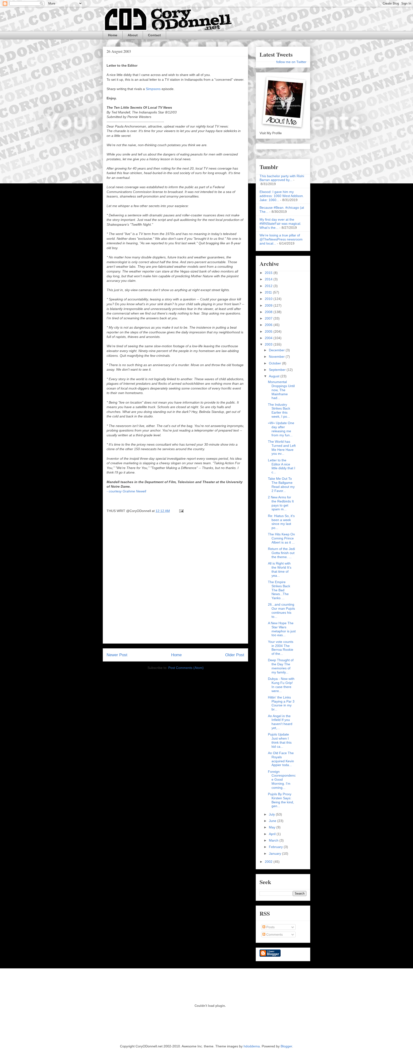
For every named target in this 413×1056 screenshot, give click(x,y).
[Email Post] (181, 511)
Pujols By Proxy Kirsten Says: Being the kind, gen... (281, 800)
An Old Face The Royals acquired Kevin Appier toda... (281, 759)
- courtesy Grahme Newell (126, 491)
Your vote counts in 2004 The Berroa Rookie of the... (280, 648)
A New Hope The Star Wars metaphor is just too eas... (282, 629)
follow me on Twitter (291, 62)
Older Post (234, 655)
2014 (269, 279)
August (274, 376)
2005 (269, 331)
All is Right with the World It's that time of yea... (279, 569)
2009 (269, 305)
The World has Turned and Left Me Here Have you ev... (282, 447)
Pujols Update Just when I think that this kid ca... (280, 740)
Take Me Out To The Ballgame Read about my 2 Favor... (281, 484)
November (277, 356)
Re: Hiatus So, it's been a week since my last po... (281, 522)
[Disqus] (175, 580)
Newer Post (117, 655)
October (275, 363)
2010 (269, 299)
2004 (269, 338)
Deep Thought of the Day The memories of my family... (280, 666)
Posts (270, 927)
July (272, 814)
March (274, 840)
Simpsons (153, 89)
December (277, 350)
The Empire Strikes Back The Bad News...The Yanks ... (279, 590)
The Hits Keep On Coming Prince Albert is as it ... (281, 538)
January (275, 853)
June (273, 821)
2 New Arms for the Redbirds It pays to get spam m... (281, 503)
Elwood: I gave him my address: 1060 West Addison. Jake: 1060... (282, 196)
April (273, 834)
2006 (269, 325)
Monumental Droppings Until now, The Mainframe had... (281, 390)
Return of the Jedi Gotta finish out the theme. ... (281, 553)
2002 (269, 862)
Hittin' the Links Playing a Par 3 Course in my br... (281, 703)
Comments (274, 934)
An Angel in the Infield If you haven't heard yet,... (280, 722)
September (278, 370)
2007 (269, 318)
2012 (269, 286)
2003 (269, 344)
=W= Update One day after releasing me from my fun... (281, 429)
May (272, 827)
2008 (269, 312)
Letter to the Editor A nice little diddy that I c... (281, 466)
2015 (269, 273)
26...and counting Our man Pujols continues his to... (281, 610)
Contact (154, 35)
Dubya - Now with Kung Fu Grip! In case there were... (281, 685)
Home (112, 35)
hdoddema (252, 1046)
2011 (269, 292)
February (276, 847)
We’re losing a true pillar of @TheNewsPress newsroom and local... (281, 239)
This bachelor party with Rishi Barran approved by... (282, 178)
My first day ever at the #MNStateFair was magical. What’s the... (280, 223)
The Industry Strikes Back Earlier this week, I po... (279, 410)
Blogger (286, 1046)
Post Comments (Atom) (186, 668)
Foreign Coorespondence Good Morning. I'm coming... (282, 779)
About (133, 35)
